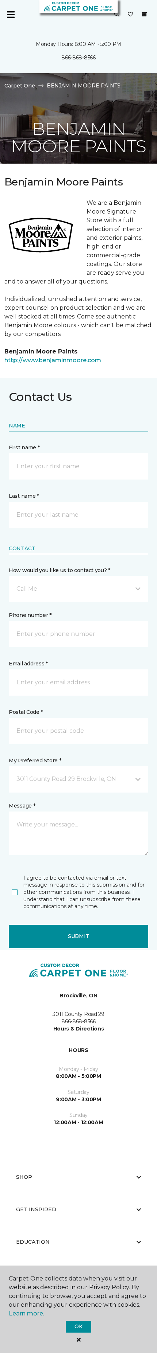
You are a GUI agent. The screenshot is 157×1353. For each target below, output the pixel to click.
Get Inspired (36, 1209)
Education (33, 1242)
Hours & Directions (78, 1028)
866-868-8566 (78, 57)
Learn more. (26, 1313)
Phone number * (30, 615)
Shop (24, 1177)
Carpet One (19, 85)
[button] (117, 15)
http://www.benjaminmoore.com (52, 360)
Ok (78, 1326)
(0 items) (144, 14)
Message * (22, 805)
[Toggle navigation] (10, 14)
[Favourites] (130, 15)
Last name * (24, 495)
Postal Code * (26, 712)
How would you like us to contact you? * (59, 570)
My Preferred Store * (35, 760)
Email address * (28, 663)
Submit (78, 936)
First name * (24, 447)
